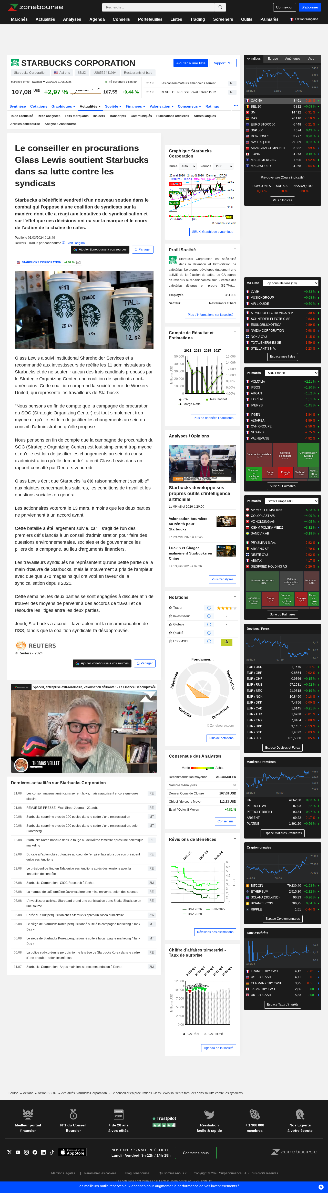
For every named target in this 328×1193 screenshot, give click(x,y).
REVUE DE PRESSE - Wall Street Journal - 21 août (190, 92)
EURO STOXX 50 (263, 124)
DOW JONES (260, 136)
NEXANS (257, 432)
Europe (273, 58)
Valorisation (160, 106)
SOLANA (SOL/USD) (265, 897)
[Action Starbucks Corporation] (77, 262)
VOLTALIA (258, 381)
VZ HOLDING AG (262, 522)
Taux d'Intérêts (257, 933)
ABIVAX (256, 560)
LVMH (255, 292)
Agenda (97, 19)
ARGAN (256, 393)
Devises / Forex (258, 629)
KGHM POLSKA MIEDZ (267, 527)
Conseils (121, 19)
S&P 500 (257, 130)
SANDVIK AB (260, 533)
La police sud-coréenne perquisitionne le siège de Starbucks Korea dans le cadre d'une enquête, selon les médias (83, 955)
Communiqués (141, 116)
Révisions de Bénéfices (192, 839)
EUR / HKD (254, 726)
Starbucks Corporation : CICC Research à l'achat (60, 883)
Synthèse (17, 106)
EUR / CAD (254, 708)
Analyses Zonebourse (61, 124)
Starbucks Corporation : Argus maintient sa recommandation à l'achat (74, 967)
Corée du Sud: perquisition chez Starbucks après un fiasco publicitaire (75, 915)
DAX (254, 118)
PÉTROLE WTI (257, 806)
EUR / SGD (254, 732)
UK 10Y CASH (261, 995)
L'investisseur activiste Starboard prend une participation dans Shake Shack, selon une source (83, 903)
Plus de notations (221, 738)
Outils (246, 19)
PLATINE (253, 823)
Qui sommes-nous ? (173, 1173)
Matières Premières (261, 762)
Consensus (188, 106)
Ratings (212, 106)
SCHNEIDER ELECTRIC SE (270, 319)
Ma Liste (253, 283)
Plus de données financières (213, 418)
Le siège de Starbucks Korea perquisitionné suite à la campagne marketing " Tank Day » (83, 926)
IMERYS (257, 405)
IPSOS (255, 387)
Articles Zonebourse (25, 124)
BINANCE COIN (262, 903)
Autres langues (205, 116)
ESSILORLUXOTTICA (266, 325)
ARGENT (253, 818)
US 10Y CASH (261, 977)
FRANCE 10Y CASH (265, 971)
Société (112, 106)
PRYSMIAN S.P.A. (263, 543)
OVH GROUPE (261, 426)
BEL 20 (256, 106)
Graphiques (62, 106)
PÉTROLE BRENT (259, 812)
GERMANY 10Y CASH (266, 983)
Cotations (38, 106)
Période (205, 166)
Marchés (19, 19)
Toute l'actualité (21, 116)
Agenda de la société (218, 1048)
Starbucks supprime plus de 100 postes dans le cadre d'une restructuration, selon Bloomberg (82, 828)
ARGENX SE (260, 549)
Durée (173, 166)
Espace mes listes (282, 356)
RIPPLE (256, 909)
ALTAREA (257, 420)
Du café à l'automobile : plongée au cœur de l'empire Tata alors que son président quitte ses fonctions (83, 857)
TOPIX (255, 154)
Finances (134, 106)
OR (249, 800)
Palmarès (269, 19)
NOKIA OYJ (259, 337)
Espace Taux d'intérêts (282, 1004)
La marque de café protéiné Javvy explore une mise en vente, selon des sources (82, 892)
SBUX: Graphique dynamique (212, 232)
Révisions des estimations (215, 932)
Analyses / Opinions (189, 436)
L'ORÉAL (257, 399)
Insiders (99, 116)
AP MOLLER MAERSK (266, 510)
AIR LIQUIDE (260, 304)
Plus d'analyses (222, 579)
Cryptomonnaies (259, 847)
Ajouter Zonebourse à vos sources (102, 249)
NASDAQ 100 (260, 142)
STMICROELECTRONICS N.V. (272, 313)
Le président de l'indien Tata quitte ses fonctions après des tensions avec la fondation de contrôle (78, 871)
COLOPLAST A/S (263, 516)
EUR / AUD (254, 714)
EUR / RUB (254, 684)
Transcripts (117, 116)
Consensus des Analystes (195, 756)
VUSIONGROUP (262, 297)
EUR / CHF (254, 679)
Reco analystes (49, 116)
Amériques (292, 58)
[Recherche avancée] (220, 7)
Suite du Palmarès (282, 486)
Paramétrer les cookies (100, 1173)
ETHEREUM (259, 891)
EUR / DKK (254, 702)
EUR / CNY (254, 720)
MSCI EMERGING (263, 160)
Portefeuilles (150, 19)
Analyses (72, 19)
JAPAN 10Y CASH (263, 989)
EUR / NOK (254, 696)
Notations (179, 597)
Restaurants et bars (222, 303)
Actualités (45, 19)
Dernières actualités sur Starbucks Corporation (58, 783)
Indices (255, 58)
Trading (197, 19)
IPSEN (255, 414)
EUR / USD (254, 667)
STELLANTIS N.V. (263, 348)
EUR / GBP (254, 673)
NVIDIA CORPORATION (267, 330)
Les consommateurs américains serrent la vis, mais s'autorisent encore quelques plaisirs (190, 83)
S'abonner (310, 7)
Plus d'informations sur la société (210, 315)
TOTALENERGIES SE (266, 342)
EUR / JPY (254, 738)
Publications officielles (172, 116)
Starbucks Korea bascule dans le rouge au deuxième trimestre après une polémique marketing (85, 842)
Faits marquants (77, 116)
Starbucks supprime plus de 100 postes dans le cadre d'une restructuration (78, 817)
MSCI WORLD (261, 166)
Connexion (284, 7)
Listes (176, 19)
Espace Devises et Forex (282, 747)
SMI (253, 112)
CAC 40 (256, 100)
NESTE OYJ (259, 555)
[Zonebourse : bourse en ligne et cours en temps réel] (35, 7)
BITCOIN (257, 885)
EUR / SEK (254, 691)
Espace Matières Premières (282, 833)
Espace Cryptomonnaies (282, 918)
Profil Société (182, 250)
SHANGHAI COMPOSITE (268, 148)
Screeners (223, 19)
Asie (311, 58)
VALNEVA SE (260, 438)
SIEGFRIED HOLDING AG (269, 566)
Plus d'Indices (282, 200)
